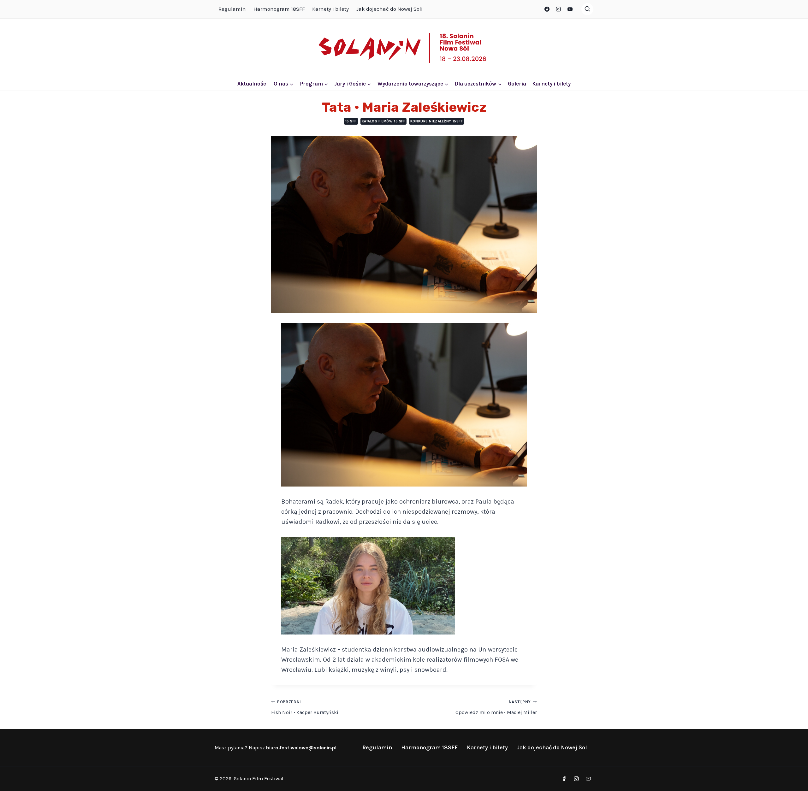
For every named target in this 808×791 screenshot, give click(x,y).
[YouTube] (570, 9)
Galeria (517, 83)
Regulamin (232, 9)
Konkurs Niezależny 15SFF (436, 121)
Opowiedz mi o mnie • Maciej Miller (496, 707)
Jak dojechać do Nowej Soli (389, 9)
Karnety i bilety (330, 9)
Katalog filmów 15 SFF (384, 121)
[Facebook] (547, 9)
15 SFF (351, 121)
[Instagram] (558, 9)
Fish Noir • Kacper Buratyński (304, 707)
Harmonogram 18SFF (279, 9)
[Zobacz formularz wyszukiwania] (587, 9)
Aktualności (252, 83)
